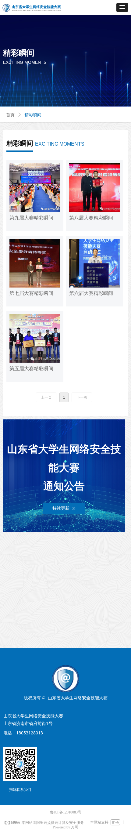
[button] (122, 7)
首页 (10, 115)
